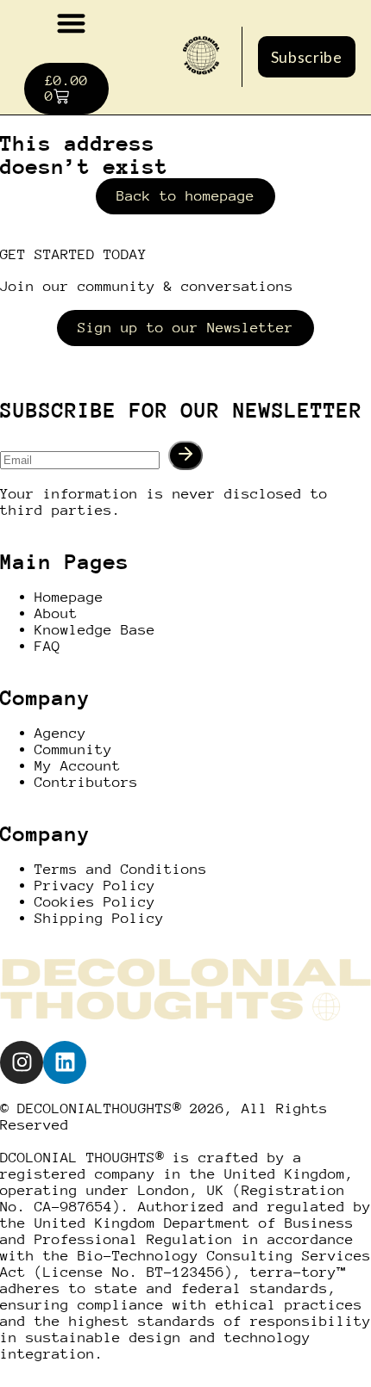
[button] (71, 23)
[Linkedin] (64, 1062)
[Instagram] (21, 1062)
